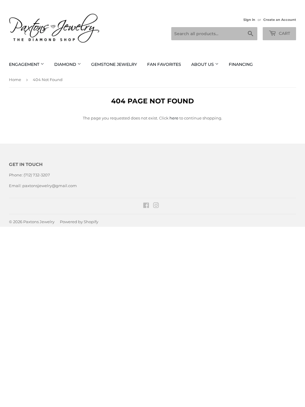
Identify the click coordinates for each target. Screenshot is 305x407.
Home (15, 79)
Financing (241, 64)
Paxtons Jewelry (39, 221)
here (173, 118)
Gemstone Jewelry (114, 64)
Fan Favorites (164, 64)
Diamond (65, 64)
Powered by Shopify (79, 221)
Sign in (249, 20)
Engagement (25, 64)
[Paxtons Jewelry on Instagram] (156, 206)
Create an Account (279, 20)
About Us (203, 64)
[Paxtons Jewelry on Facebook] (146, 206)
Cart (284, 33)
